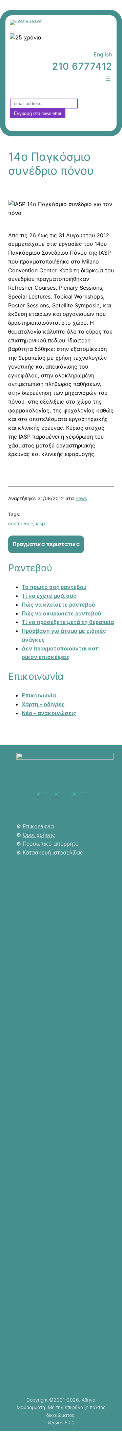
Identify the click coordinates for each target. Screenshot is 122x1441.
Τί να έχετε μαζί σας (49, 595)
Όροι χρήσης (39, 834)
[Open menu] (108, 78)
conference (20, 523)
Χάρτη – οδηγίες (43, 704)
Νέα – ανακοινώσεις (49, 713)
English (103, 54)
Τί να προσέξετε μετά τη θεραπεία (68, 621)
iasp (40, 523)
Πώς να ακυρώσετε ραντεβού (61, 613)
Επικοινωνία (39, 695)
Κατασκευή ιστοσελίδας (53, 852)
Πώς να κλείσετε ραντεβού (58, 604)
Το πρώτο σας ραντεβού (54, 586)
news (81, 498)
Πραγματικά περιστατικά (46, 544)
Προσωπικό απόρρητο (51, 843)
